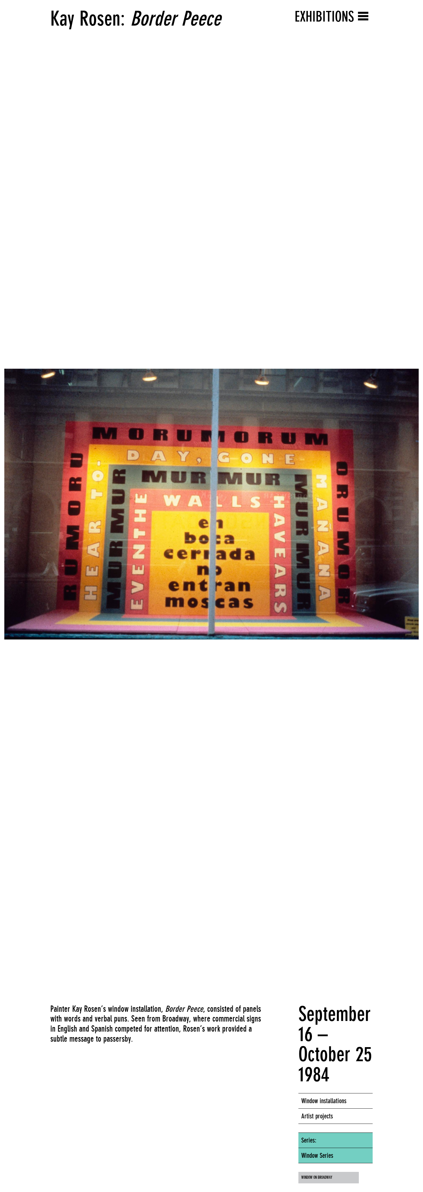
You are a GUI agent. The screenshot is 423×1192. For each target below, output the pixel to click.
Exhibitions (324, 16)
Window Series (317, 1155)
